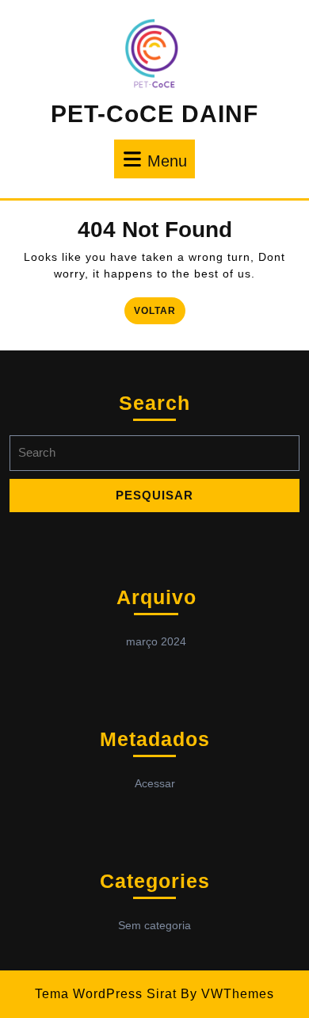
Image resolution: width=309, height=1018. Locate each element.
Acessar (155, 783)
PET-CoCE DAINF (154, 114)
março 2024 (156, 641)
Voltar (159, 309)
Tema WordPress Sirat (106, 994)
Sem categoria (154, 925)
